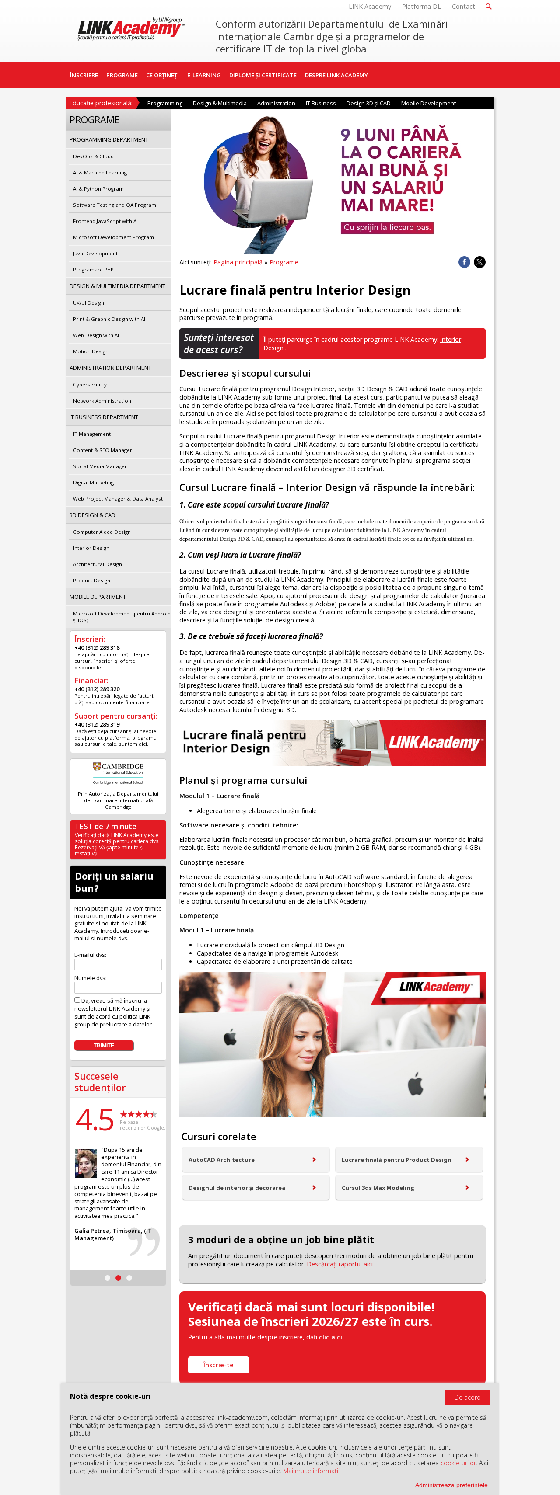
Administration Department (110, 368)
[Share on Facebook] (464, 262)
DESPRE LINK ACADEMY (336, 75)
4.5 (94, 1119)
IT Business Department (104, 417)
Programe (284, 262)
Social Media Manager (100, 466)
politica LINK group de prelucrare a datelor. (113, 1020)
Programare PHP (93, 269)
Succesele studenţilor (100, 1082)
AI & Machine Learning (100, 172)
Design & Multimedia (220, 103)
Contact (463, 6)
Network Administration (102, 400)
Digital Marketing (93, 482)
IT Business (321, 103)
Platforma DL (421, 6)
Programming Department (109, 139)
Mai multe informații (311, 1471)
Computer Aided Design (102, 531)
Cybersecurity (90, 384)
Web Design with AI (96, 335)
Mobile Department (98, 597)
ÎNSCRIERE (84, 75)
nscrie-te (218, 1365)
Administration (276, 103)
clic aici (330, 1337)
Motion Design (90, 351)
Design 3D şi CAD (368, 103)
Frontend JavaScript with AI (105, 221)
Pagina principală (238, 262)
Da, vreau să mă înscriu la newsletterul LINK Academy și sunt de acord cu (113, 1012)
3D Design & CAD (93, 515)
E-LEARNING (204, 75)
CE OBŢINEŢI (162, 75)
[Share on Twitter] (480, 262)
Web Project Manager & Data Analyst (118, 498)
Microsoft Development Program (113, 237)
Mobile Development (428, 103)
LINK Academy (370, 6)
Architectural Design (97, 564)
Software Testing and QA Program (114, 205)
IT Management (92, 434)
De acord (468, 1397)
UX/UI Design (88, 302)
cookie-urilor (458, 1463)
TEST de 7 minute (105, 826)
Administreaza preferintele (451, 1484)
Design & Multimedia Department (117, 286)
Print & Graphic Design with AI (109, 319)
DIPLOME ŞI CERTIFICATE (263, 75)
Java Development (95, 253)
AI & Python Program (98, 188)
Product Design (91, 580)
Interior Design (91, 548)
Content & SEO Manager (102, 450)
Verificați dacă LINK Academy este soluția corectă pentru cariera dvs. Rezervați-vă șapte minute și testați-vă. (117, 844)
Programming (164, 103)
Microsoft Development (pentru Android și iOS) (122, 616)
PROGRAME (122, 75)
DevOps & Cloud (93, 156)
